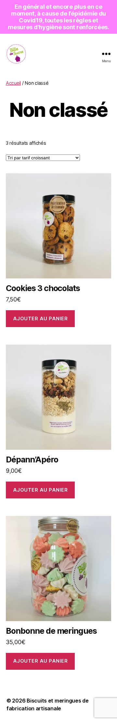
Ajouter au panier (40, 318)
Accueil (13, 83)
